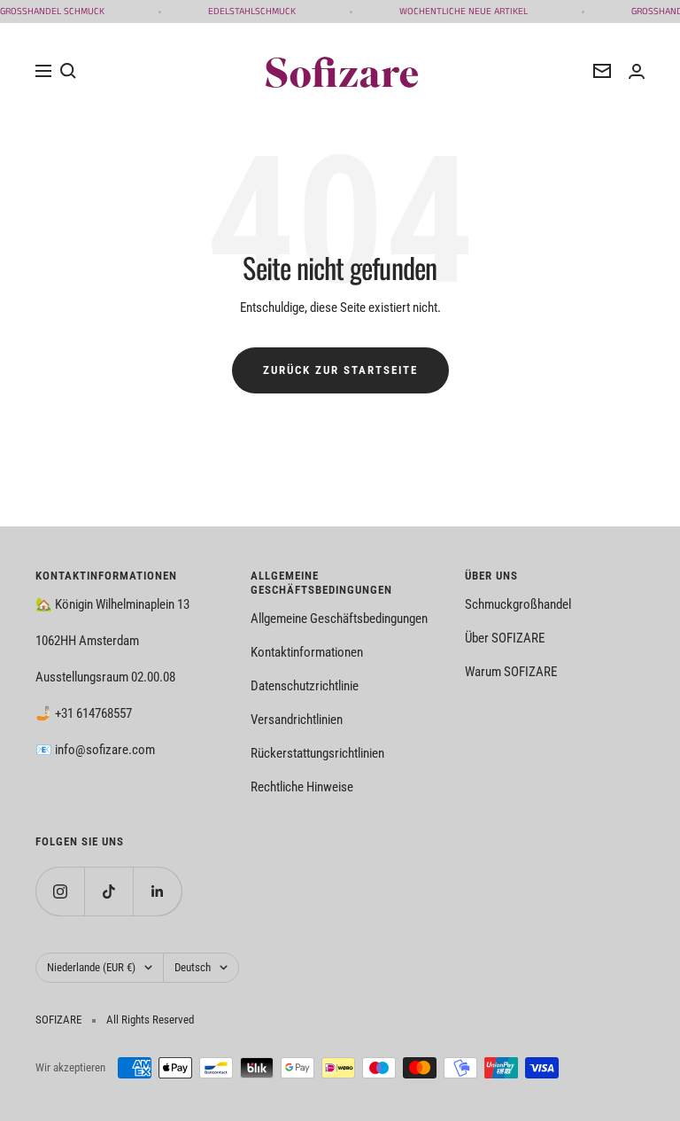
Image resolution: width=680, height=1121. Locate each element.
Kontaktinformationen (307, 652)
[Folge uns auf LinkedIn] (157, 891)
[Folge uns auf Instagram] (59, 891)
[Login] (637, 71)
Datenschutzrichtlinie (305, 686)
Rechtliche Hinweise (302, 787)
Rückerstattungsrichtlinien (317, 753)
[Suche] (68, 71)
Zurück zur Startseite (340, 370)
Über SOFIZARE (505, 638)
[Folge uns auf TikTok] (108, 891)
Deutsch (192, 967)
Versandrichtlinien (297, 720)
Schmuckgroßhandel (518, 604)
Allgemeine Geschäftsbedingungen (339, 619)
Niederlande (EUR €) (91, 967)
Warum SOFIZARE (511, 672)
